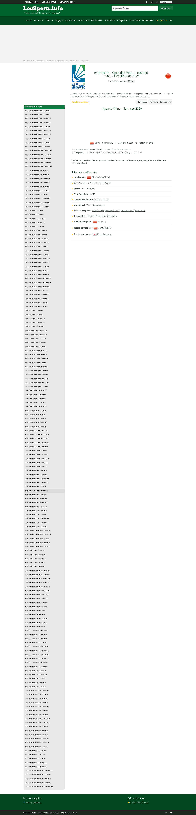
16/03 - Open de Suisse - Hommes (36, 230)
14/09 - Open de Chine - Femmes (35, 494)
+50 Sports (160, 20)
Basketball (96, 20)
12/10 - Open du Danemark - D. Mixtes (37, 586)
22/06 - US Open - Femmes (34, 314)
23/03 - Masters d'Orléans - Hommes (37, 250)
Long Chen (103, 227)
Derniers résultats (67, 2)
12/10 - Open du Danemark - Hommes (37, 570)
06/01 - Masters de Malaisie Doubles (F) (38, 122)
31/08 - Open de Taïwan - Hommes (36, 450)
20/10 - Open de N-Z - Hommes (35, 610)
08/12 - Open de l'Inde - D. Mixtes (35, 750)
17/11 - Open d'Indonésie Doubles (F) (37, 690)
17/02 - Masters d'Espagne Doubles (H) (37, 178)
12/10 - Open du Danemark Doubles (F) (37, 582)
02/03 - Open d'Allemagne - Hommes (36, 190)
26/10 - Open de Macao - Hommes (36, 634)
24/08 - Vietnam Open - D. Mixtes (35, 410)
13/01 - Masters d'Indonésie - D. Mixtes (37, 138)
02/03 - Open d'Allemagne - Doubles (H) (37, 198)
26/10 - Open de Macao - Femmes (36, 642)
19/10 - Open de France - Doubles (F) (37, 594)
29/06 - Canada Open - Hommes (35, 342)
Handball (109, 20)
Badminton (50, 61)
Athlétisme (147, 20)
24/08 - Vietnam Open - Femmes (35, 418)
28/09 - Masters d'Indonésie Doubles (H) (38, 530)
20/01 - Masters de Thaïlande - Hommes (38, 158)
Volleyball (121, 20)
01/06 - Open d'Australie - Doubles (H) (37, 294)
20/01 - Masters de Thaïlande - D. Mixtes (38, 154)
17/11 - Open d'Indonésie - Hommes (36, 698)
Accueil (28, 20)
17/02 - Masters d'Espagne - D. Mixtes (37, 186)
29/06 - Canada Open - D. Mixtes (35, 338)
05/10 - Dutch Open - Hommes (35, 566)
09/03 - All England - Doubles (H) (35, 218)
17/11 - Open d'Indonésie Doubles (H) (37, 706)
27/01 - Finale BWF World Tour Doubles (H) (39, 786)
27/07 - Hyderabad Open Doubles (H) (37, 378)
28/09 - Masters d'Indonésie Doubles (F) (38, 534)
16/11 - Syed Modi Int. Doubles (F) (36, 674)
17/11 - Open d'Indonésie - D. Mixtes (36, 694)
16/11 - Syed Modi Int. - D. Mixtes (35, 678)
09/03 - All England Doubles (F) (35, 222)
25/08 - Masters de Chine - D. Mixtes (36, 442)
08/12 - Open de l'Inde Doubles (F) (36, 766)
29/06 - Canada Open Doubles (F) (36, 334)
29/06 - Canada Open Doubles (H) (36, 330)
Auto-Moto (82, 20)
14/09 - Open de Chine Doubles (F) (36, 502)
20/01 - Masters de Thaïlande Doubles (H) (38, 166)
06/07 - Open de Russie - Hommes (36, 350)
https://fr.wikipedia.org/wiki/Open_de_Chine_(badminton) (118, 210)
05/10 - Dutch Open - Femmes (34, 550)
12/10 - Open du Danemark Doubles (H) (38, 578)
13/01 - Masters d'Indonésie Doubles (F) (38, 134)
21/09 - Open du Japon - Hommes (36, 510)
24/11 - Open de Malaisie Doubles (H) (37, 738)
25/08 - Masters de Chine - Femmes (36, 430)
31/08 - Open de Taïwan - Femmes (36, 454)
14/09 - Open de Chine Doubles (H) (36, 498)
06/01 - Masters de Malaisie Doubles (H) (38, 118)
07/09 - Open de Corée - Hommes (36, 470)
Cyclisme (69, 20)
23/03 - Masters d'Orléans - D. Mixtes (37, 266)
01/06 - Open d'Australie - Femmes (36, 290)
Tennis (48, 20)
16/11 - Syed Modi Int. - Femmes (35, 686)
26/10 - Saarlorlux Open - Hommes (36, 630)
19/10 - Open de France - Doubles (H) (37, 590)
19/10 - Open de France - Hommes (36, 602)
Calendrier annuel (49, 2)
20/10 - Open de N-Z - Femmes (35, 614)
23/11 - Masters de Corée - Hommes (36, 710)
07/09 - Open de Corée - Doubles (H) (37, 478)
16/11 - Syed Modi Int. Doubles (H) (36, 670)
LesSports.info (33, 8)
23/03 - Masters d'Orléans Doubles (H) (37, 258)
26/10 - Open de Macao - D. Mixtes (36, 666)
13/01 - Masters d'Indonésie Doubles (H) (38, 130)
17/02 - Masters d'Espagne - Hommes (37, 170)
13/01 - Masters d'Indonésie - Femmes (37, 142)
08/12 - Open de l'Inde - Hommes (35, 754)
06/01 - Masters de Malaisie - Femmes (37, 114)
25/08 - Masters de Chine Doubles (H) (37, 434)
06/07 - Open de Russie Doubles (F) (36, 362)
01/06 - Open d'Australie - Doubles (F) (37, 298)
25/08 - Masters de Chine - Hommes (36, 446)
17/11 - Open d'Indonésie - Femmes (36, 702)
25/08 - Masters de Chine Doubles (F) (37, 438)
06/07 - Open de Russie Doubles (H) (36, 358)
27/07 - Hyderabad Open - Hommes (36, 370)
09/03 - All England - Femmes (34, 214)
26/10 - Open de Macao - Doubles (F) (37, 650)
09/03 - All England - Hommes (34, 210)
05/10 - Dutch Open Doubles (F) (35, 558)
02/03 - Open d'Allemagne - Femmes (36, 194)
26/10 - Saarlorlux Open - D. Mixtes (36, 662)
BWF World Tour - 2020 (33, 107)
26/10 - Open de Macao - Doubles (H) (37, 658)
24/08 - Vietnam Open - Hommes (35, 414)
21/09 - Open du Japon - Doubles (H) (37, 518)
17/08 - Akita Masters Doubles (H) (36, 406)
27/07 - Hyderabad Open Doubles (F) (37, 382)
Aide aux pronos (31, 2)
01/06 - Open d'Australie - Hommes (36, 306)
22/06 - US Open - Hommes (34, 310)
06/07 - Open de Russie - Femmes (36, 354)
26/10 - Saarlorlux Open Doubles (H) (36, 646)
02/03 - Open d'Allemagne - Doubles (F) (37, 202)
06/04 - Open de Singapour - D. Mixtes (37, 286)
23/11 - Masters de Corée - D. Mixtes (37, 726)
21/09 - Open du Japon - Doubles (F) (37, 522)
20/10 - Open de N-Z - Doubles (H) (36, 618)
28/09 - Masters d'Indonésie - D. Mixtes (37, 538)
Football (38, 20)
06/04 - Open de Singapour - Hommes (37, 270)
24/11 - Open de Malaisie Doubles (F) (37, 742)
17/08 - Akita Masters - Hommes (35, 398)
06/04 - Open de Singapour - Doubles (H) (38, 282)
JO (170, 20)
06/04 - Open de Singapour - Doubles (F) (38, 278)
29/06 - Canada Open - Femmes (35, 346)
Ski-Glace (133, 20)
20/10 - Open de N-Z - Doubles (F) (36, 622)
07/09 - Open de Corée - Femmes (36, 474)
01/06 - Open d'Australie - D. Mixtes (36, 302)
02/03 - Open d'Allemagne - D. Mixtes (37, 206)
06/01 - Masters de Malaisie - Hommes (37, 110)
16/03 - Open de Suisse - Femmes (36, 234)
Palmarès (154, 102)
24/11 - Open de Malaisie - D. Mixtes (36, 746)
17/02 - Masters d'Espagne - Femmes (37, 174)
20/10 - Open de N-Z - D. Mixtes (35, 626)
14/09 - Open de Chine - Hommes (36, 490)
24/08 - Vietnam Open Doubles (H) (36, 422)
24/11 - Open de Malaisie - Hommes (36, 730)
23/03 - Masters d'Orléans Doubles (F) (37, 262)
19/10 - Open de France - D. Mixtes (36, 598)
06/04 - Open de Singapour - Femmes (37, 274)
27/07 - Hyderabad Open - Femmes (36, 374)
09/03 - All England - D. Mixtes (34, 226)
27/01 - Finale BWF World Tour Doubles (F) (39, 770)
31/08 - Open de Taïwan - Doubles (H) (37, 458)
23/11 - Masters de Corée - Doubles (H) (37, 718)
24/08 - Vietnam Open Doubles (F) (36, 426)
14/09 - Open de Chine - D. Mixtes (36, 506)
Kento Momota (104, 234)
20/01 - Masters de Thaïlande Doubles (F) (38, 150)
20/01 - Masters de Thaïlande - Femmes (38, 162)
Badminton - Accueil (32, 101)
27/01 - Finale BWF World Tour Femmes (38, 782)
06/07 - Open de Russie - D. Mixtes (36, 366)
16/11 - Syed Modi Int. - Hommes (35, 682)
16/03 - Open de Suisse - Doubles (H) (37, 238)
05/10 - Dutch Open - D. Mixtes (35, 562)
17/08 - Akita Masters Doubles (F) (35, 390)
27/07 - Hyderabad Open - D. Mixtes (36, 386)
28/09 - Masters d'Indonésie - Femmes (37, 546)
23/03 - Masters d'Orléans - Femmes (37, 254)
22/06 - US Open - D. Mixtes (34, 326)
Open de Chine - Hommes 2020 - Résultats (72, 61)
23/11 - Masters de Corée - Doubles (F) (37, 722)
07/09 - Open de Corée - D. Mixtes (36, 486)
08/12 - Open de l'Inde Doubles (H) (36, 762)
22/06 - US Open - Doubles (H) (35, 318)
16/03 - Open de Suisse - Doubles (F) (37, 242)
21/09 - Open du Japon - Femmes (36, 514)
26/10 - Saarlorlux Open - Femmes (36, 638)
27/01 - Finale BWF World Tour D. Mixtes (38, 774)
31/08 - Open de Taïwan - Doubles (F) (37, 462)
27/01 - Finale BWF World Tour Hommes (38, 778)
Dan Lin (101, 221)
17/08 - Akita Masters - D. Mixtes (35, 394)
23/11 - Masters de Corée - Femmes (36, 714)
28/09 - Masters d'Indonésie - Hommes (37, 542)
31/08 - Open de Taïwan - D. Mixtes (36, 466)
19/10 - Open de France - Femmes (36, 606)
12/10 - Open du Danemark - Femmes (37, 574)
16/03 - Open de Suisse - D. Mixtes (36, 246)
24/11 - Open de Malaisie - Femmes (36, 734)
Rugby (58, 20)
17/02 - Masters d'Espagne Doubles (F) (37, 182)
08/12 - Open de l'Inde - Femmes (35, 758)
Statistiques (142, 102)
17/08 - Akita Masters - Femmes (35, 402)
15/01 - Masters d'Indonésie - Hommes (37, 146)
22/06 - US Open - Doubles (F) (35, 322)
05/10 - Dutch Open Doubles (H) (35, 554)
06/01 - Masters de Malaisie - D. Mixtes (37, 126)
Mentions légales (33, 802)
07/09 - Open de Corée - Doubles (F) (37, 482)
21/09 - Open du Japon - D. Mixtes (36, 526)
